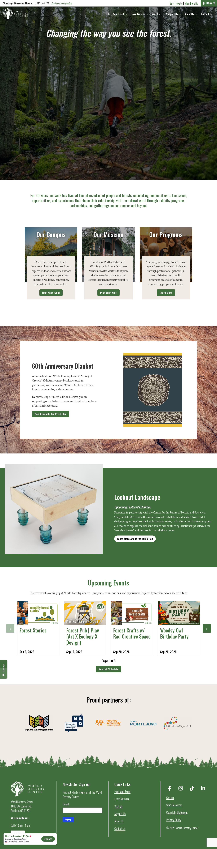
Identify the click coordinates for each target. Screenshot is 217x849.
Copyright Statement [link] (177, 812)
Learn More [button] (166, 292)
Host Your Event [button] (51, 292)
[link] (15, 13)
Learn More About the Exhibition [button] (135, 539)
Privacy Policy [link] (173, 820)
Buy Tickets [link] (176, 3)
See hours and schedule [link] (61, 3)
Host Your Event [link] (115, 14)
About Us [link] (189, 14)
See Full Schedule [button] (108, 669)
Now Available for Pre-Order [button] (50, 414)
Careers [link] (170, 797)
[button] (10, 628)
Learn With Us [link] (138, 14)
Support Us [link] (172, 14)
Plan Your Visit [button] (108, 292)
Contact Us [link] (206, 14)
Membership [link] (191, 3)
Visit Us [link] (156, 14)
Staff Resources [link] (174, 805)
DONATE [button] (210, 3)
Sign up (68, 819)
